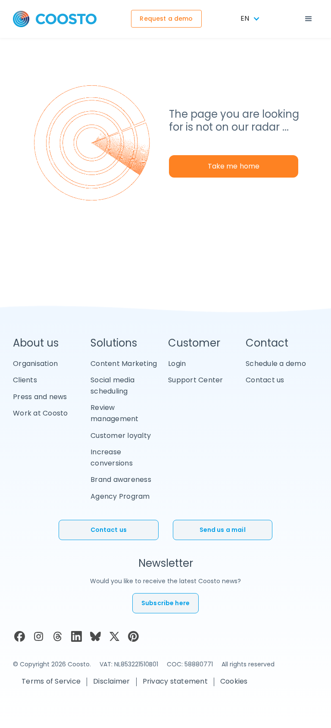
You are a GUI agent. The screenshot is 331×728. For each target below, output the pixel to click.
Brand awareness (121, 479)
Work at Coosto (40, 413)
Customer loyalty (121, 436)
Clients (25, 380)
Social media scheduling (112, 385)
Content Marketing (124, 364)
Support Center (195, 380)
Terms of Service (51, 681)
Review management (115, 413)
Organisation (35, 364)
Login (177, 364)
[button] (308, 18)
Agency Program (120, 496)
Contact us (265, 380)
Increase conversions (112, 457)
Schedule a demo (276, 364)
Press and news (40, 397)
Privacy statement (175, 681)
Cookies (234, 681)
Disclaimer (111, 681)
